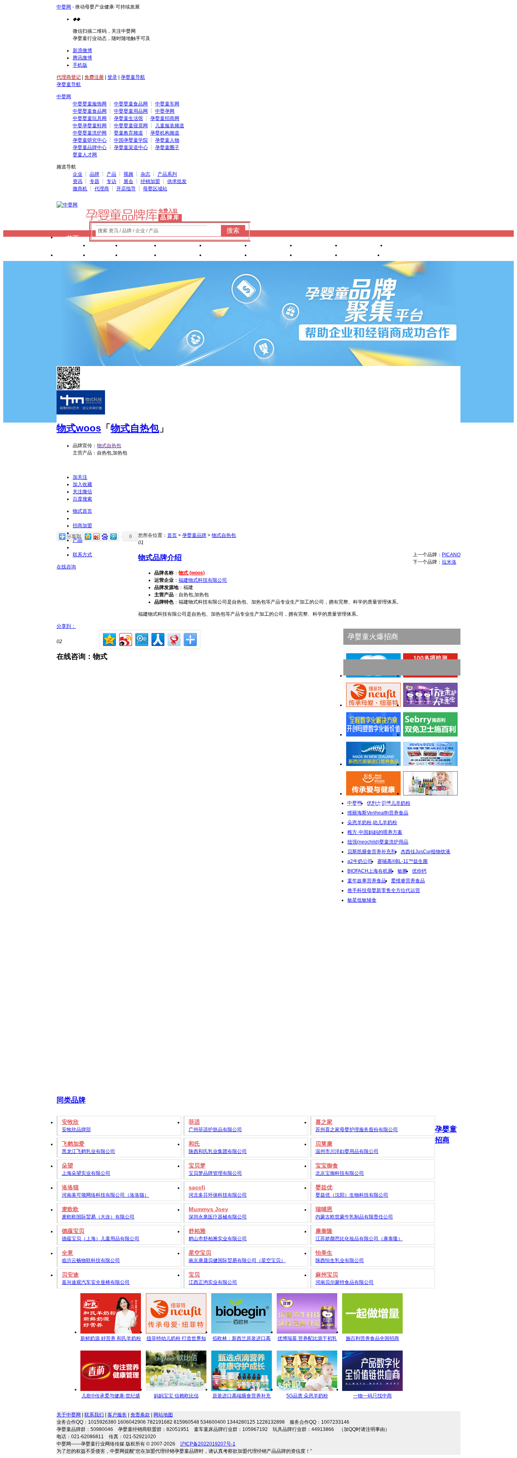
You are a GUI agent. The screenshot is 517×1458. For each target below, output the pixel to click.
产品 (111, 174)
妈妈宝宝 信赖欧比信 (176, 1396)
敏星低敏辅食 (361, 900)
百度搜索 (82, 499)
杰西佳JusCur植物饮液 (425, 851)
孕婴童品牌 (194, 535)
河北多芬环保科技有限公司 (218, 1195)
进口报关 (363, 246)
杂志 (145, 174)
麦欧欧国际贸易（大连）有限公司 (98, 1217)
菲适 (194, 1122)
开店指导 (126, 188)
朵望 (67, 1165)
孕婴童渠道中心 (131, 147)
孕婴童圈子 (167, 147)
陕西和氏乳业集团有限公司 (218, 1151)
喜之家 (323, 1122)
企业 (77, 174)
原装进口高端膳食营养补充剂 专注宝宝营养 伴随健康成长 (241, 1397)
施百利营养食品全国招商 (372, 1338)
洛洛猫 (70, 1187)
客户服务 (117, 1415)
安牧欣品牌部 (76, 1129)
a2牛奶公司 (359, 861)
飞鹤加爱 (73, 1143)
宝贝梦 (197, 1165)
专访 (111, 181)
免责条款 (140, 1415)
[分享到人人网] (157, 638)
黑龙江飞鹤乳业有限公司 (88, 1151)
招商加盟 (82, 525)
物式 (66, 428)
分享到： (66, 626)
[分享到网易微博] (173, 638)
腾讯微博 (82, 58)
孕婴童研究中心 (90, 140)
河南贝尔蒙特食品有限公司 (344, 1282)
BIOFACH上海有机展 (370, 871)
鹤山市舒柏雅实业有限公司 (218, 1238)
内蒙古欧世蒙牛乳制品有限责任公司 (354, 1217)
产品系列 (167, 174)
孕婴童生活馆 (128, 118)
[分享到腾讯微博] (141, 638)
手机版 (80, 65)
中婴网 (64, 7)
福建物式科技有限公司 (203, 580)
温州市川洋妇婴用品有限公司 (346, 1151)
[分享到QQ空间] (108, 638)
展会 (128, 181)
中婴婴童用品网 (131, 111)
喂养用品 (228, 255)
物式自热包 (135, 428)
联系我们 (94, 1415)
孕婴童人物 (167, 140)
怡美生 (323, 1253)
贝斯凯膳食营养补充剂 (371, 851)
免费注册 (94, 77)
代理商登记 (69, 77)
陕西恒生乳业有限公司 (339, 1260)
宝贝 (194, 1274)
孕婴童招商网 (164, 118)
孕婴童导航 (133, 77)
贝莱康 (323, 1143)
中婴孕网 (164, 111)
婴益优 (323, 1187)
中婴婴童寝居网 (131, 125)
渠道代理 (406, 255)
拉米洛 (449, 562)
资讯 (77, 181)
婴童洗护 (182, 246)
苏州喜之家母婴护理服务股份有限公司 (356, 1129)
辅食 (105, 255)
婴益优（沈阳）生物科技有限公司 (351, 1195)
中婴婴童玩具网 (90, 118)
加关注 (80, 477)
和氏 (194, 1143)
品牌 (94, 174)
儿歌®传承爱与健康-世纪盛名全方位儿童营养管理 (111, 1397)
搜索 (233, 230)
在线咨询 (66, 567)
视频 (128, 174)
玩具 (72, 255)
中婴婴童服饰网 (90, 104)
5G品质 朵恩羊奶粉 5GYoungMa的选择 (307, 1397)
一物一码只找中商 (372, 1396)
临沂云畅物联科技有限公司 (91, 1260)
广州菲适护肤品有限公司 (215, 1129)
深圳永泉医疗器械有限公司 (218, 1217)
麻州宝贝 (326, 1274)
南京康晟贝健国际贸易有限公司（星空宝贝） (237, 1260)
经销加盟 (150, 181)
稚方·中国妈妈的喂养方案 (374, 832)
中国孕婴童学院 (131, 140)
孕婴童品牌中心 (90, 147)
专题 (94, 181)
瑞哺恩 (323, 1209)
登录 (112, 77)
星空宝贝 (200, 1253)
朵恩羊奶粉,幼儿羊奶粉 (372, 822)
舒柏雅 (197, 1231)
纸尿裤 (140, 246)
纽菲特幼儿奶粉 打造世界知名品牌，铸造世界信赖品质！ (176, 1339)
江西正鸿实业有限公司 (213, 1282)
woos (88, 428)
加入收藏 (82, 484)
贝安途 (70, 1274)
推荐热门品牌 (369, 806)
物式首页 (82, 511)
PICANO (451, 555)
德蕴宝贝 (73, 1231)
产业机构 (409, 246)
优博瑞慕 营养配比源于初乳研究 (307, 1339)
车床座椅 (273, 246)
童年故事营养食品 (366, 881)
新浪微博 (82, 50)
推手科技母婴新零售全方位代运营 (383, 890)
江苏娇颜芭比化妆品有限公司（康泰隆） (359, 1238)
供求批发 (177, 181)
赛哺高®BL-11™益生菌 (402, 861)
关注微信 (82, 491)
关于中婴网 (69, 1415)
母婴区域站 (155, 188)
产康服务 (318, 246)
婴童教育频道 (128, 133)
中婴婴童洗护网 (90, 133)
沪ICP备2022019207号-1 (207, 1444)
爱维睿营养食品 (408, 881)
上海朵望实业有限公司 (86, 1173)
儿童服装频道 (169, 125)
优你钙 (419, 871)
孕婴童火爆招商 (372, 637)
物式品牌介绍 (160, 557)
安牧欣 (70, 1122)
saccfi (197, 1187)
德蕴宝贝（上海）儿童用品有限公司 (100, 1238)
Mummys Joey (208, 1209)
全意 (67, 1253)
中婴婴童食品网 (131, 104)
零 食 (140, 255)
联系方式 (82, 555)
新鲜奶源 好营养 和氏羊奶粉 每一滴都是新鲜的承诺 (110, 1339)
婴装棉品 (228, 246)
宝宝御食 (326, 1165)
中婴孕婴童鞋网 (90, 125)
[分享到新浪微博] (125, 638)
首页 (72, 238)
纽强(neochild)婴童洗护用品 (377, 842)
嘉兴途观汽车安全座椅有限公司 (96, 1282)
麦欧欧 (70, 1209)
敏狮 (402, 871)
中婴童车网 (167, 104)
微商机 (80, 188)
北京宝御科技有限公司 (339, 1173)
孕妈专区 (318, 255)
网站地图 (163, 1415)
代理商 (102, 188)
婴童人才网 (85, 155)
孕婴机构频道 (164, 133)
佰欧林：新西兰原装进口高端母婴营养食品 (241, 1339)
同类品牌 (71, 1100)
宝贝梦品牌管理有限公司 (215, 1173)
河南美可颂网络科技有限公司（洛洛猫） (105, 1195)
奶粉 (105, 246)
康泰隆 (323, 1231)
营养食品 (182, 255)
